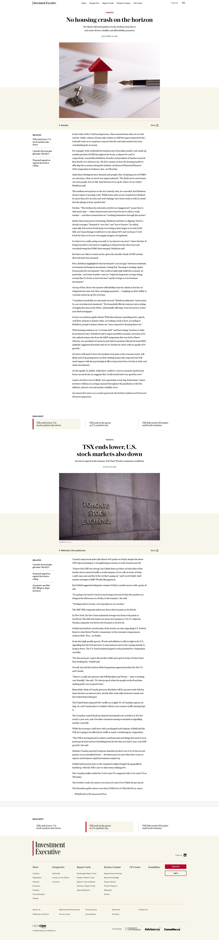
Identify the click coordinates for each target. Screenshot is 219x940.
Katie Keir (64, 125)
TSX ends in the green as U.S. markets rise (100, 424)
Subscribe (174, 3)
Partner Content (123, 3)
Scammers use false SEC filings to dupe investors (41, 588)
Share (153, 125)
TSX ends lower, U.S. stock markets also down (42, 142)
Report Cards (107, 3)
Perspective (94, 3)
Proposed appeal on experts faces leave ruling (41, 163)
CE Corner (138, 3)
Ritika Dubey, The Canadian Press (73, 550)
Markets (109, 13)
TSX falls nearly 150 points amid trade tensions (155, 424)
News (84, 3)
